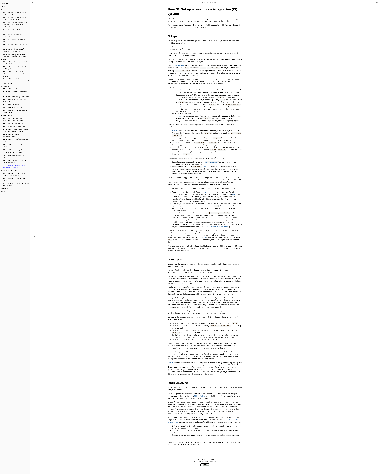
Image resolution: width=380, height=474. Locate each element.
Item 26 (178, 90)
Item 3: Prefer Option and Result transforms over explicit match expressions (15, 24)
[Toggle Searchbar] (41, 2)
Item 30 (178, 116)
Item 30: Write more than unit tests (14, 157)
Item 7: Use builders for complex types (15, 45)
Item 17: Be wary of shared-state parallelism (15, 101)
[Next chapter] (374, 237)
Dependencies (6, 115)
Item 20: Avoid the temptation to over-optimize (15, 111)
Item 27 (174, 138)
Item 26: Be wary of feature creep (15, 139)
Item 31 (174, 147)
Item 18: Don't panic (11, 105)
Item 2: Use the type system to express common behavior (14, 18)
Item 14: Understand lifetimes (14, 89)
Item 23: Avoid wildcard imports (15, 126)
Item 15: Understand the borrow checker (15, 93)
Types (3, 9)
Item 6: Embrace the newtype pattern (14, 40)
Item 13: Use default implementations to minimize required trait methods (16, 81)
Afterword (4, 188)
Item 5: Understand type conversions (12, 35)
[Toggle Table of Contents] (32, 2)
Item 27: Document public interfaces (13, 146)
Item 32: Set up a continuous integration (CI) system (14, 167)
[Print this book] (377, 2)
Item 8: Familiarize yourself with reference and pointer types (15, 50)
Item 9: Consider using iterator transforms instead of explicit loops (14, 55)
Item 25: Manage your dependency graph (11, 135)
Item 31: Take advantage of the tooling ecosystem (14, 162)
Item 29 (174, 131)
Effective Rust (5, 3)
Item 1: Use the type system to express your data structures (14, 13)
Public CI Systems (178, 382)
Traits (3, 59)
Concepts (5, 86)
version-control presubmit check (217, 227)
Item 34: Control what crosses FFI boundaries (15, 179)
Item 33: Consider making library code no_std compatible (15, 174)
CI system (218, 248)
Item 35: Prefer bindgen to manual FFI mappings (16, 184)
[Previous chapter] (34, 237)
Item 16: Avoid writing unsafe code (16, 97)
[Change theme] (37, 2)
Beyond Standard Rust (9, 170)
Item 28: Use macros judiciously (15, 150)
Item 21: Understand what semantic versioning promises (13, 119)
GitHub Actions (199, 396)
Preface (3, 6)
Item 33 (178, 97)
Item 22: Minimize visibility (13, 123)
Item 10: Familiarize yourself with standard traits (15, 63)
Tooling (4, 142)
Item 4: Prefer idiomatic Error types (14, 30)
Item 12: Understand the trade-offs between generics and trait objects (14, 74)
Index (3, 191)
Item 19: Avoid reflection (12, 107)
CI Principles (175, 259)
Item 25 (174, 142)
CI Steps (172, 36)
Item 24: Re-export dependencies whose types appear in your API (15, 130)
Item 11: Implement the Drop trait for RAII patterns (15, 68)
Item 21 (178, 107)
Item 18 (203, 237)
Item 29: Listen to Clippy (12, 153)
